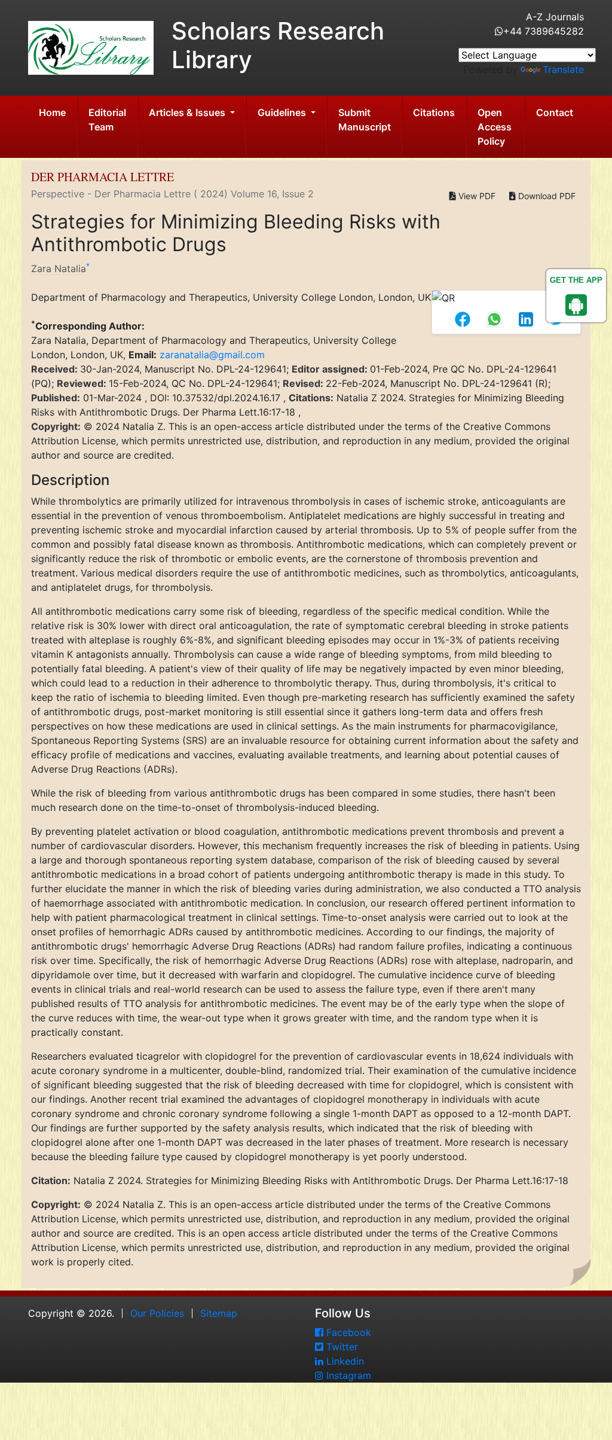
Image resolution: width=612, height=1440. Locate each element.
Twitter (340, 1347)
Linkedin (343, 1361)
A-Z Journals (555, 17)
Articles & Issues (188, 112)
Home (52, 112)
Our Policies (157, 1313)
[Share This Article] (466, 319)
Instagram (347, 1375)
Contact (554, 112)
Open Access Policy (495, 126)
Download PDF (546, 196)
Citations (434, 112)
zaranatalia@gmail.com (212, 355)
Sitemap (218, 1313)
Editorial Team (107, 119)
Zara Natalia (58, 268)
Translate (563, 69)
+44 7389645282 (543, 31)
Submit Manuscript (364, 119)
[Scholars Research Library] (91, 47)
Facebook (347, 1332)
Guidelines (283, 112)
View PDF (475, 196)
